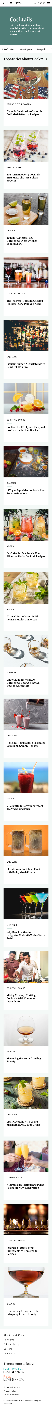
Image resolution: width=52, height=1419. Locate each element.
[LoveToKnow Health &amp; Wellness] (14, 1370)
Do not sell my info (12, 1387)
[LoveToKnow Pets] (14, 1377)
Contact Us (10, 1353)
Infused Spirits (25, 49)
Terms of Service (11, 1394)
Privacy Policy (10, 1391)
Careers (8, 1348)
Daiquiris (41, 49)
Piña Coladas (8, 49)
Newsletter (9, 1339)
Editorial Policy (11, 1344)
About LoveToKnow (14, 1335)
